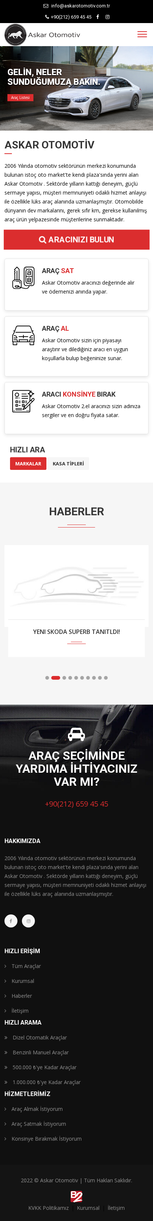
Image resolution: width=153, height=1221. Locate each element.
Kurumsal (22, 980)
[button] (47, 677)
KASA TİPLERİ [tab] (68, 463)
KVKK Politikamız (49, 1207)
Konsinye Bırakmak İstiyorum (46, 1138)
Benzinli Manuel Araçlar (40, 1052)
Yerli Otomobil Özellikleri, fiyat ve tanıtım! (76, 636)
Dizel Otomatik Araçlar (39, 1037)
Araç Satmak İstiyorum (38, 1123)
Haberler (21, 995)
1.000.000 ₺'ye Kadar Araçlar (46, 1082)
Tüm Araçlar (25, 966)
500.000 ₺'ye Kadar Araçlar (43, 1067)
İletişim (19, 1010)
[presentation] (12, 615)
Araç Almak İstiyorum (36, 1108)
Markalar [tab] (28, 463)
